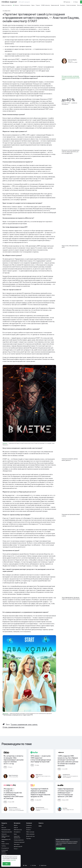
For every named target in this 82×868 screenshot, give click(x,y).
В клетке (5, 443)
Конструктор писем (6, 829)
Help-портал (17, 844)
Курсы (15, 834)
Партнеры (28, 838)
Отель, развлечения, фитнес (13, 727)
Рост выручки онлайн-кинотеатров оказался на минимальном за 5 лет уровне (71, 77)
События (16, 827)
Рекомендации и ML (6, 839)
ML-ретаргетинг (5, 848)
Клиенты (41, 823)
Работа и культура (30, 832)
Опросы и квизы (5, 843)
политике (13, 860)
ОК (7, 864)
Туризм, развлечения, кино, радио (23, 724)
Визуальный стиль (30, 836)
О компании (29, 825)
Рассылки (4, 827)
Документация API (18, 846)
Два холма (5, 713)
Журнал (16, 825)
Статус (15, 848)
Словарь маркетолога (19, 840)
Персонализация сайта (7, 832)
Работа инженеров (30, 834)
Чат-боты (4, 846)
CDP (2, 825)
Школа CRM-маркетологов (17, 837)
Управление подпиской (19, 842)
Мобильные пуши (6, 837)
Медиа (3, 841)
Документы (28, 827)
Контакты (28, 829)
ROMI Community (18, 829)
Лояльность (4, 834)
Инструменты (17, 832)
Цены (40, 826)
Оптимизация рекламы (5, 851)
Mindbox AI (4, 854)
